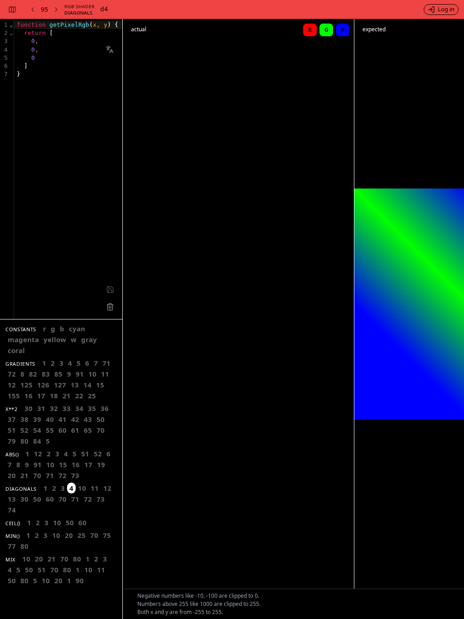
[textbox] (68, 169)
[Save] (110, 289)
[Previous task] (31, 9)
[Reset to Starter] (110, 307)
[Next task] (57, 9)
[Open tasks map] (12, 9)
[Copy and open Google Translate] (109, 49)
